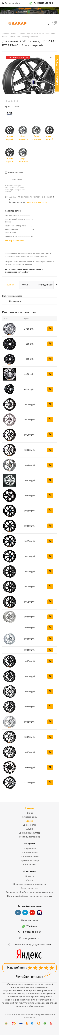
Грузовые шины (29, 817)
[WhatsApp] (30, 3)
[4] (14, 101)
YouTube (32, 912)
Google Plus (39, 912)
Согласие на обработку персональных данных (29, 892)
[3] (12, 101)
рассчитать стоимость (37, 202)
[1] (6, 101)
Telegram (25, 912)
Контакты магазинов (29, 837)
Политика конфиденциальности (29, 884)
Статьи (29, 880)
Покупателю (29, 848)
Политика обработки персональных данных (29, 896)
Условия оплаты (29, 852)
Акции (29, 829)
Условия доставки (29, 856)
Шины (29, 813)
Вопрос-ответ (29, 864)
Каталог (29, 808)
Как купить (30, 843)
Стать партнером (29, 888)
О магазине (29, 871)
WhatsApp (32, 926)
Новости (29, 876)
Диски (29, 821)
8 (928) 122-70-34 (32, 932)
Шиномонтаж (29, 825)
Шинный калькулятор (29, 833)
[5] (17, 101)
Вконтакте (18, 912)
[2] (9, 101)
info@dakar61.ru (31, 938)
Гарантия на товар (29, 860)
